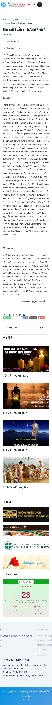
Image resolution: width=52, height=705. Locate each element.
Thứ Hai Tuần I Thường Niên (15, 487)
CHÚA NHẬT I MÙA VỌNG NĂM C (16, 449)
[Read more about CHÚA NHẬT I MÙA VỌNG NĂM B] (26, 395)
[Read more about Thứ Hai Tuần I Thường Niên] (26, 470)
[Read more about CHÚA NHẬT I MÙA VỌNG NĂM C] (26, 432)
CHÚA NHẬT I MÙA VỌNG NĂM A (16, 375)
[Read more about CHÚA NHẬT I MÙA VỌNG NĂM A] (26, 358)
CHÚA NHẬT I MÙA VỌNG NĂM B (16, 412)
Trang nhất (26, 696)
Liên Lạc (26, 699)
